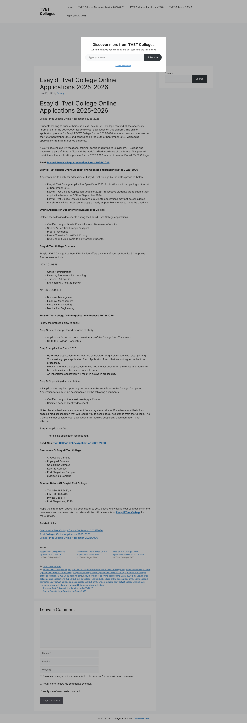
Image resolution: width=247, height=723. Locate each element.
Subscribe (153, 57)
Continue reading (123, 65)
